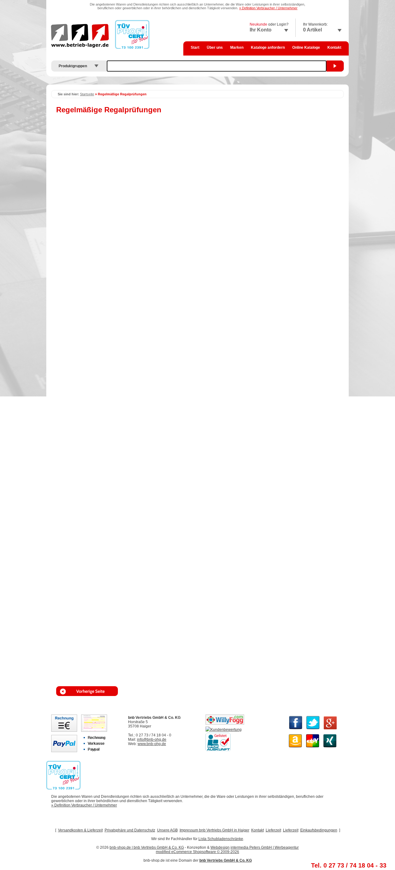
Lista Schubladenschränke (220, 839)
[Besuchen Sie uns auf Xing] (330, 748)
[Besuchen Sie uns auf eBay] (313, 748)
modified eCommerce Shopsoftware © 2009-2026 (197, 852)
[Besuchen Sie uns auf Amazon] (295, 748)
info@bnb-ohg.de (151, 739)
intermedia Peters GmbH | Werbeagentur (265, 847)
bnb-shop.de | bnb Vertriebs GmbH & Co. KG (147, 847)
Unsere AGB (167, 830)
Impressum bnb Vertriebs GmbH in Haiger (214, 830)
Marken (236, 47)
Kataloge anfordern (268, 47)
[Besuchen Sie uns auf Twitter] (313, 729)
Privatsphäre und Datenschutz (130, 830)
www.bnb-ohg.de (152, 744)
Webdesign (220, 847)
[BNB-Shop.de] (223, 729)
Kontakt (334, 47)
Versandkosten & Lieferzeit (80, 830)
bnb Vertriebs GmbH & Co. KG (225, 860)
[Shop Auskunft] (218, 750)
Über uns (215, 47)
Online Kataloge (306, 47)
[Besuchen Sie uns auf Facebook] (296, 729)
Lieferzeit (273, 830)
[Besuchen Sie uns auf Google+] (330, 729)
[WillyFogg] (225, 723)
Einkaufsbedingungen (318, 830)
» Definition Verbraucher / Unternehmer (268, 8)
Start (195, 47)
